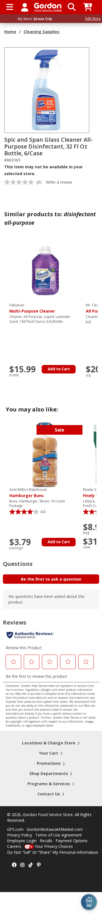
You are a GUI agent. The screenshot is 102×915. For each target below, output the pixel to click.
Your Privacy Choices (54, 846)
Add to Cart (59, 368)
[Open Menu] (9, 7)
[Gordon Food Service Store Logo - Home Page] (48, 7)
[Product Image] (47, 89)
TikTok (30, 865)
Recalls (46, 840)
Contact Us (48, 794)
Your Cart (48, 753)
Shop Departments (48, 773)
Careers (14, 846)
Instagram (22, 865)
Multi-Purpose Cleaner (32, 308)
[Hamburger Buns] (44, 454)
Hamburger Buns (28, 492)
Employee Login (22, 840)
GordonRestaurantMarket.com (55, 829)
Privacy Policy (19, 835)
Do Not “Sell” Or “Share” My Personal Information (52, 852)
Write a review (59, 182)
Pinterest (39, 865)
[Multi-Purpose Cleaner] (44, 270)
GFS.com (15, 829)
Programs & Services (48, 783)
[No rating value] (20, 182)
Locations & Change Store (48, 743)
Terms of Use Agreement (58, 835)
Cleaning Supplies (42, 31)
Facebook (14, 865)
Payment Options (72, 840)
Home (10, 31)
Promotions (49, 763)
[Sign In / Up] (24, 7)
